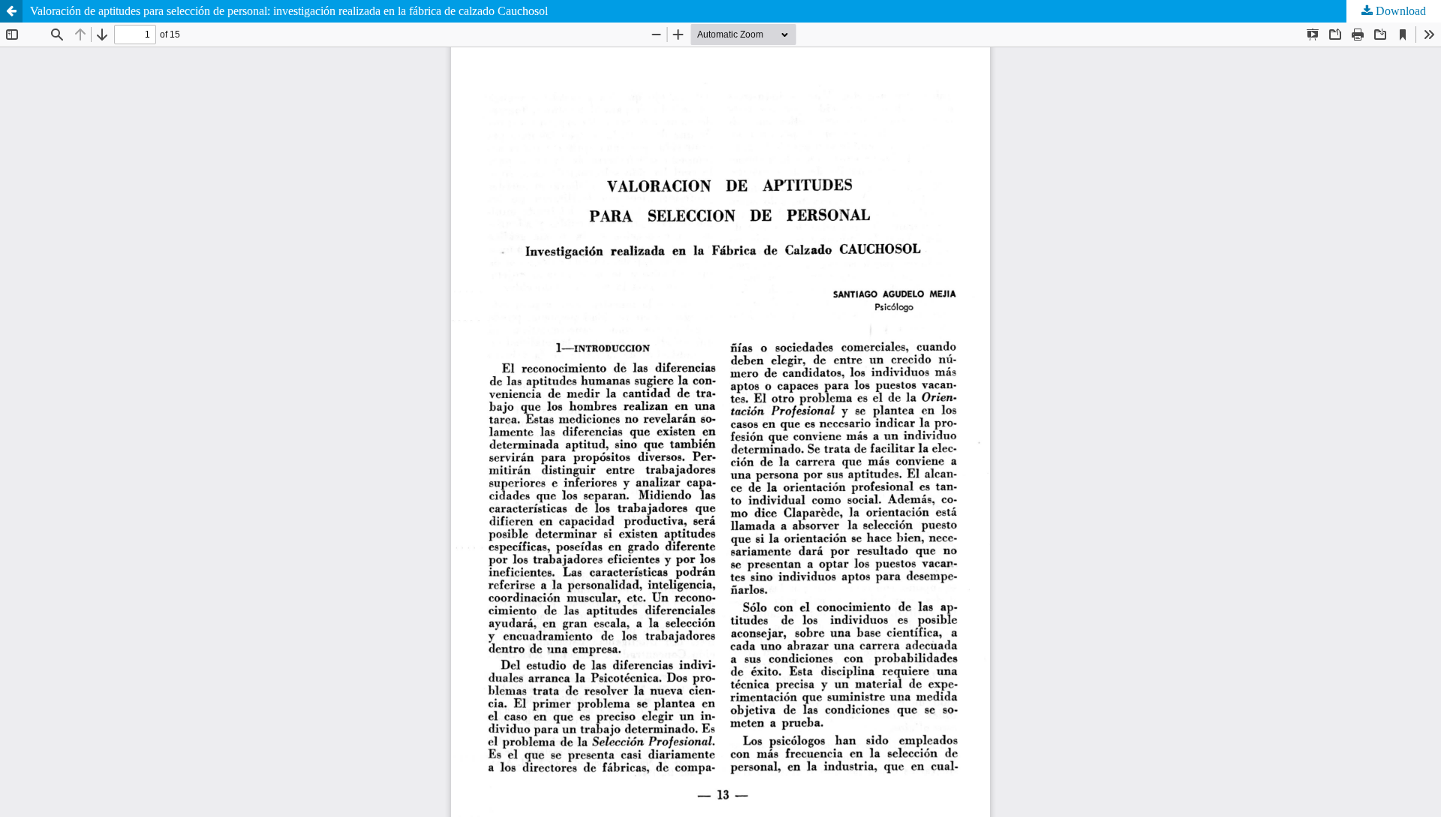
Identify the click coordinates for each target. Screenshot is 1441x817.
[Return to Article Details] (11, 11)
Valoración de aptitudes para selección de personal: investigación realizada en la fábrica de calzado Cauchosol (289, 11)
